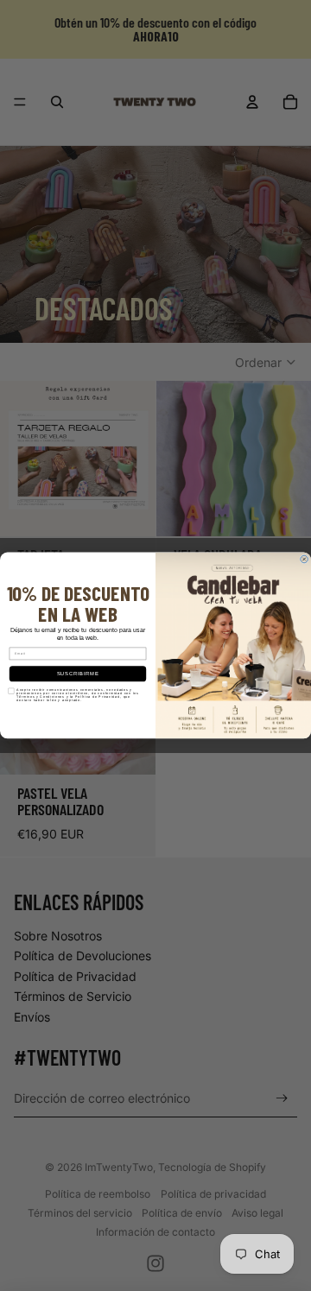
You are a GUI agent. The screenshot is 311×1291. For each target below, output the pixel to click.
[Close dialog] (304, 559)
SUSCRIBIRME (78, 673)
